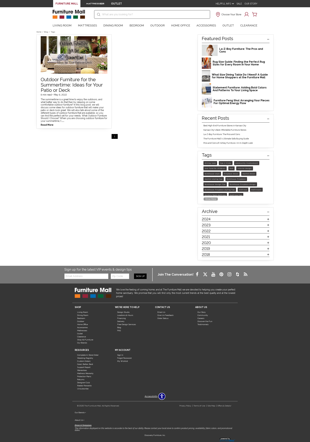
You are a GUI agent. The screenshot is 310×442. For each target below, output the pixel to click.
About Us (79, 420)
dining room (210, 163)
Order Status (162, 318)
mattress (243, 190)
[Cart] (254, 14)
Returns (80, 379)
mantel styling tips (213, 179)
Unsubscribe (82, 389)
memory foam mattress (215, 195)
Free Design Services (126, 324)
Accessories (206, 25)
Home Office (180, 25)
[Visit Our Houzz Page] (238, 274)
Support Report (83, 367)
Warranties (82, 370)
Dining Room (113, 25)
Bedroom (136, 25)
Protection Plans (84, 376)
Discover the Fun (204, 321)
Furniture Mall (67, 3)
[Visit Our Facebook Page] (197, 274)
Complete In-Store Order (87, 355)
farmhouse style (212, 174)
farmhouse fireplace (236, 179)
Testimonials (202, 324)
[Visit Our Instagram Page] (230, 274)
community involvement (246, 163)
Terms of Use (199, 406)
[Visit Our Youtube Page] (214, 274)
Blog (46, 32)
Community (202, 315)
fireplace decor (231, 174)
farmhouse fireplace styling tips (220, 190)
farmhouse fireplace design (243, 184)
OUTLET (116, 3)
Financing (121, 318)
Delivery (120, 321)
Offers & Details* (224, 406)
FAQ (119, 330)
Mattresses (87, 25)
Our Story (250, 4)
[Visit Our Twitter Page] (205, 274)
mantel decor (249, 174)
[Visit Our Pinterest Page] (222, 274)
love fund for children (215, 168)
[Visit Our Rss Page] (245, 274)
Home (38, 32)
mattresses (256, 190)
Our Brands (82, 343)
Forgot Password (124, 358)
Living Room (62, 25)
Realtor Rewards (84, 385)
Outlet (228, 25)
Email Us (161, 312)
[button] (228, 14)
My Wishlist (122, 361)
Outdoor (157, 25)
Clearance (248, 25)
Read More (47, 125)
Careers (200, 318)
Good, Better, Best (85, 364)
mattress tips (236, 195)
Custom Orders (83, 361)
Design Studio (123, 312)
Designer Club (83, 382)
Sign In (120, 355)
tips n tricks (225, 163)
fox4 (231, 168)
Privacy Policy (185, 406)
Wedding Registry (85, 358)
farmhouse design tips (215, 184)
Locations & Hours (125, 315)
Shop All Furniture (85, 340)
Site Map (211, 406)
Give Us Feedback (165, 315)
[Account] (246, 14)
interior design (245, 168)
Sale (239, 4)
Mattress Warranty (85, 373)
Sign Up (140, 276)
